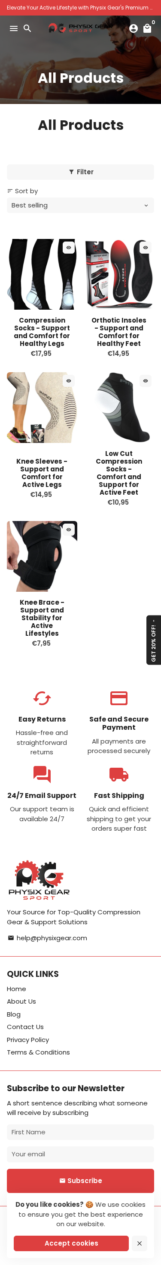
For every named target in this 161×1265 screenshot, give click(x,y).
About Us (21, 1001)
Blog (14, 1014)
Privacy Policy (28, 1039)
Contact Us (25, 1026)
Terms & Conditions (38, 1052)
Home (16, 988)
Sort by (22, 190)
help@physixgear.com (47, 937)
